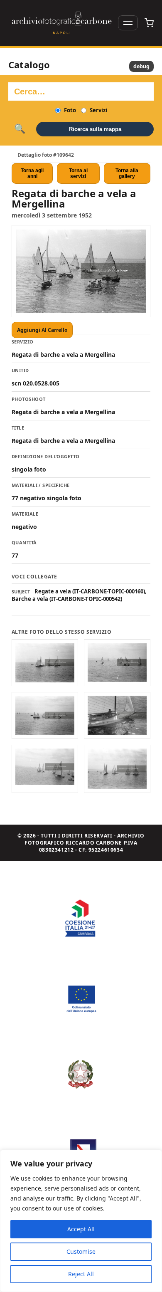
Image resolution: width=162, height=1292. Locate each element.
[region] (81, 1221)
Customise (81, 1251)
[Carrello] (149, 22)
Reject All (81, 1274)
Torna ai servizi (78, 173)
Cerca (19, 129)
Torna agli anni (32, 173)
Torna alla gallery (126, 173)
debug (141, 66)
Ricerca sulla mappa (95, 129)
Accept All (81, 1229)
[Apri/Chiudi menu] (128, 22)
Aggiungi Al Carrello (42, 329)
